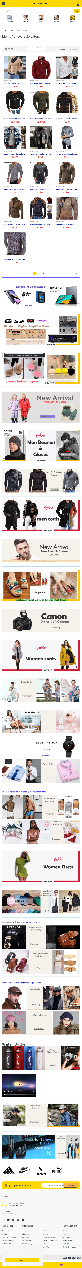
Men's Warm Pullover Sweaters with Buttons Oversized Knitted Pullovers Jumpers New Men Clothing (41, 224)
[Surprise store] (41, 3)
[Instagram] (13, 1220)
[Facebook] (3, 1220)
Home (4, 30)
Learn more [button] (9, 1255)
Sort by (31, 49)
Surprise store (8, 81)
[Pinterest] (18, 1220)
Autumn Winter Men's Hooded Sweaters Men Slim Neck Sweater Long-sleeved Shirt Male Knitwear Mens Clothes (67, 224)
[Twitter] (8, 1220)
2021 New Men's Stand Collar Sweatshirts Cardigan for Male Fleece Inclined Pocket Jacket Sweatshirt (15, 224)
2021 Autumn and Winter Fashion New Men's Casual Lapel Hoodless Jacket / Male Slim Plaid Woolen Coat (41, 154)
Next (78, 273)
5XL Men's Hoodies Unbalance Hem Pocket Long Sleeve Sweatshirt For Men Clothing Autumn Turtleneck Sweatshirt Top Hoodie (67, 154)
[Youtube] (23, 1220)
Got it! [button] (22, 1260)
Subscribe (71, 1185)
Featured (38, 48)
